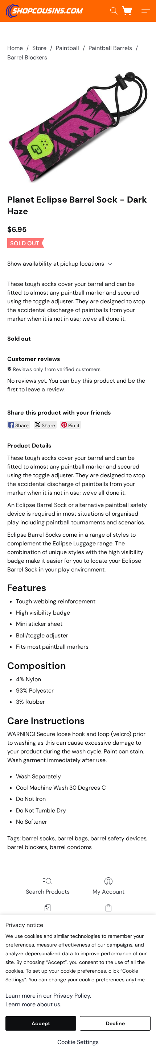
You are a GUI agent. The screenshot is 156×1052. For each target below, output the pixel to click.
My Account (108, 891)
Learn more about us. (33, 1004)
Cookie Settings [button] (78, 1042)
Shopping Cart (108, 918)
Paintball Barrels (110, 48)
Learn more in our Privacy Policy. (48, 995)
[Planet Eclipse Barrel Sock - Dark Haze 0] (78, 126)
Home (15, 48)
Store (39, 48)
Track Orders (47, 918)
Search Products (48, 891)
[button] (46, 11)
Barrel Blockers (27, 57)
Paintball (67, 48)
